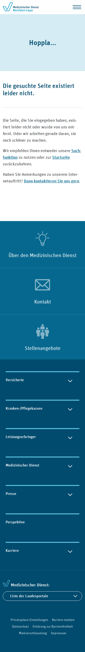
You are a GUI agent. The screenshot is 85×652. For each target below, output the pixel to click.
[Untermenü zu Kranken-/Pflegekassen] (70, 408)
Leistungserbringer (21, 436)
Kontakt (42, 302)
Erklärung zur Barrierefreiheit (53, 626)
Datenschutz (20, 626)
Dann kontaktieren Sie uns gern (51, 181)
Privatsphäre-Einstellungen (29, 620)
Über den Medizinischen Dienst (42, 255)
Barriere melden (63, 620)
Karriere (12, 550)
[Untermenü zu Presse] (70, 493)
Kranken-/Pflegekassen (24, 408)
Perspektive (15, 522)
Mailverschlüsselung (33, 633)
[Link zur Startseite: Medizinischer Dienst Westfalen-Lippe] (22, 7)
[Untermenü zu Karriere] (70, 550)
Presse (11, 493)
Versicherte (15, 379)
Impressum (58, 633)
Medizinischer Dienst (22, 465)
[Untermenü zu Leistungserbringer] (70, 436)
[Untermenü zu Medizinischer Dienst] (70, 465)
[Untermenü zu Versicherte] (70, 380)
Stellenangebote (42, 348)
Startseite (61, 157)
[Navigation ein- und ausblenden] (77, 7)
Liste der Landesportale (29, 595)
